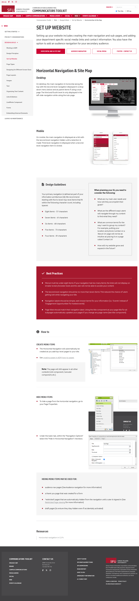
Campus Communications (35, 16)
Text (8, 86)
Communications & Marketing (44, 8)
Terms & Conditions (111, 581)
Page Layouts (11, 75)
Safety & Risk (81, 559)
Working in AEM (12, 48)
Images (9, 80)
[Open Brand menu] (23, 16)
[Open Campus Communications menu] (47, 16)
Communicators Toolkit (49, 10)
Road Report (81, 569)
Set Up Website (77, 20)
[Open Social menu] (71, 16)
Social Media (101, 51)
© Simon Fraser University (113, 584)
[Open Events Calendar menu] (98, 16)
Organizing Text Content (15, 91)
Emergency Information (85, 576)
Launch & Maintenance (14, 119)
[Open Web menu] (79, 16)
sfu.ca (4, 2)
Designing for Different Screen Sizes (19, 70)
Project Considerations (14, 37)
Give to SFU (81, 572)
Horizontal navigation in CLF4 (51, 537)
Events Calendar (89, 16)
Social (67, 16)
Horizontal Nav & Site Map (51, 51)
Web (76, 16)
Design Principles (12, 53)
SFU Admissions (82, 566)
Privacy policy (122, 581)
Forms (9, 108)
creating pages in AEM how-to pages (58, 357)
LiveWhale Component (14, 102)
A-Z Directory (82, 579)
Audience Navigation (78, 51)
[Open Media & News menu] (62, 16)
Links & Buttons (12, 97)
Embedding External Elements (17, 113)
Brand (18, 16)
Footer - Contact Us (124, 51)
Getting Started (11, 32)
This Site (120, 11)
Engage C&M (8, 16)
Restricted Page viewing (55, 502)
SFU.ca (129, 11)
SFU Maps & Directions (85, 562)
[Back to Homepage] (16, 8)
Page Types (11, 64)
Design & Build (64, 20)
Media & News (55, 16)
